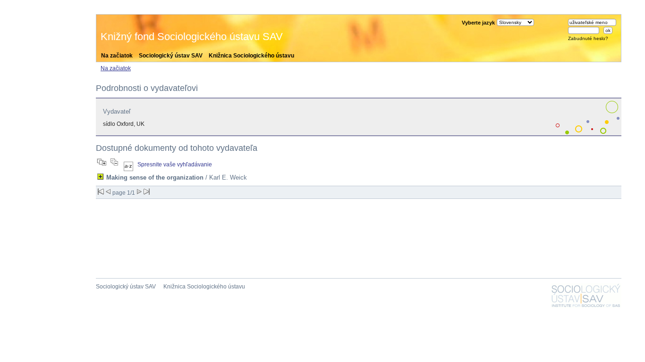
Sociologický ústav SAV (171, 55)
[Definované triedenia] (128, 164)
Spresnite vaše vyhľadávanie (174, 164)
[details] (100, 176)
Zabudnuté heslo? (588, 38)
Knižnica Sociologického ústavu (251, 55)
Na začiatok (117, 55)
